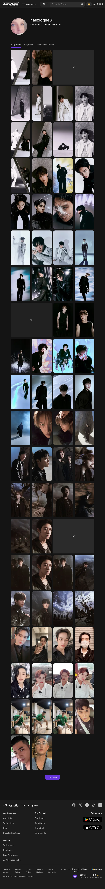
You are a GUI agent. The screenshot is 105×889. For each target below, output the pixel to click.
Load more (52, 777)
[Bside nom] (42, 752)
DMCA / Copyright (52, 870)
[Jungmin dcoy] (42, 680)
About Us (7, 818)
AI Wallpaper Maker (12, 860)
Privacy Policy (18, 870)
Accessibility (66, 869)
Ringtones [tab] (28, 44)
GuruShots (40, 823)
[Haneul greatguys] (42, 644)
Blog (5, 828)
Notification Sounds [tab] (45, 44)
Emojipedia (40, 818)
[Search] (82, 4)
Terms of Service (6, 870)
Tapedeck (39, 828)
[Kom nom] (20, 716)
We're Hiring (8, 823)
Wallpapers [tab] (16, 44)
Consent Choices (39, 870)
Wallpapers (8, 845)
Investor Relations (11, 833)
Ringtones (7, 850)
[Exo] (20, 67)
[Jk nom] (84, 716)
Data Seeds (40, 833)
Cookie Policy (29, 870)
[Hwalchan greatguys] (20, 644)
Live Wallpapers (10, 855)
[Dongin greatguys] (84, 644)
